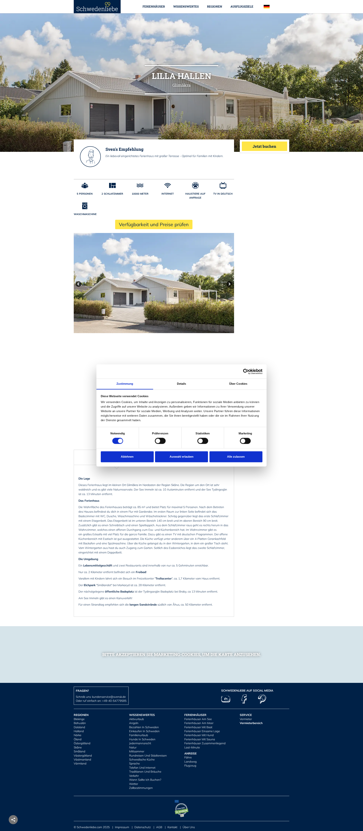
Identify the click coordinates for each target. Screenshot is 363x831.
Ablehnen (127, 456)
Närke (77, 735)
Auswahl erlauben (181, 456)
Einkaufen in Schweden (144, 731)
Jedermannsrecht (140, 743)
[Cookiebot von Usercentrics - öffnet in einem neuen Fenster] (245, 371)
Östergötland (82, 743)
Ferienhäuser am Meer (198, 723)
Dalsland (79, 727)
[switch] (160, 441)
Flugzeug (190, 765)
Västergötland (83, 755)
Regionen (214, 6)
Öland (77, 739)
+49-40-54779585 (114, 701)
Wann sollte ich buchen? (145, 779)
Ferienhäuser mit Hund (199, 735)
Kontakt (172, 827)
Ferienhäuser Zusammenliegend (205, 743)
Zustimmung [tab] (124, 383)
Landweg (190, 761)
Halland (79, 731)
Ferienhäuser (154, 6)
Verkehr (134, 776)
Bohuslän (80, 723)
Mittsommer (136, 751)
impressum (122, 827)
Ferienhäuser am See (198, 719)
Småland (79, 751)
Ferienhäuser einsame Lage (202, 731)
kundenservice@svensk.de (109, 697)
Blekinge (79, 719)
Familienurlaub (138, 735)
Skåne (78, 747)
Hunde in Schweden (142, 739)
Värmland (80, 763)
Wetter (133, 784)
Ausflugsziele (241, 6)
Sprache (134, 763)
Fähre (188, 757)
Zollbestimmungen (141, 788)
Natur (133, 747)
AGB (159, 827)
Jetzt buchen (264, 146)
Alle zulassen (236, 456)
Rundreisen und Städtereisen (148, 755)
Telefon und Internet (142, 767)
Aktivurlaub (136, 719)
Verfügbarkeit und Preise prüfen (154, 224)
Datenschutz (142, 827)
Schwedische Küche (142, 759)
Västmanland (82, 759)
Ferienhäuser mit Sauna (199, 739)
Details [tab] (181, 383)
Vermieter (246, 719)
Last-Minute (192, 747)
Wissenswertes (186, 6)
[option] (154, 283)
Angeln (133, 723)
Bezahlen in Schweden (144, 727)
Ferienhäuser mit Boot (198, 727)
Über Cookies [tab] (238, 383)
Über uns (189, 827)
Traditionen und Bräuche (145, 771)
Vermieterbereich (251, 723)
